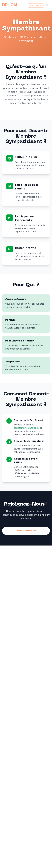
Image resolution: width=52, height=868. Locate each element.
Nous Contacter (26, 531)
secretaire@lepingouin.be (26, 427)
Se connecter (37, 5)
